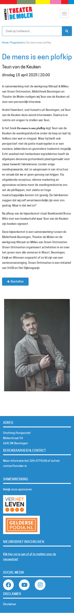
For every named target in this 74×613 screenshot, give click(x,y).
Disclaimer (9, 604)
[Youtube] (24, 584)
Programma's (17, 42)
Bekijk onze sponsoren (17, 489)
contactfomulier (13, 466)
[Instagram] (40, 584)
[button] (64, 13)
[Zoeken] (67, 31)
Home (5, 42)
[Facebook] (8, 584)
